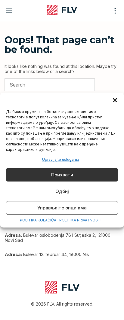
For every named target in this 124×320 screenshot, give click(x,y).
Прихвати (62, 175)
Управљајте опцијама (62, 208)
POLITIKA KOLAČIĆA (38, 220)
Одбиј (62, 191)
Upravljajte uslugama (60, 159)
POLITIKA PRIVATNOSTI (80, 220)
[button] (115, 100)
